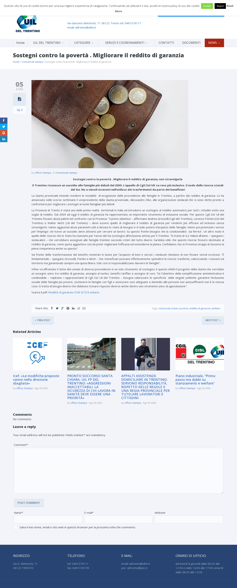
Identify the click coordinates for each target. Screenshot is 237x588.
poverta (183, 308)
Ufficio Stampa (43, 172)
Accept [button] (207, 6)
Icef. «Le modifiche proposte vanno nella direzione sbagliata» (36, 379)
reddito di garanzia (200, 308)
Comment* (21, 445)
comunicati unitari (168, 308)
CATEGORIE (82, 43)
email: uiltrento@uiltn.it (81, 27)
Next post (212, 320)
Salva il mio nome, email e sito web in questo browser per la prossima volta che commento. (78, 527)
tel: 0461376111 (130, 23)
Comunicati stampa (32, 61)
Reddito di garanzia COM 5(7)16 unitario (73, 292)
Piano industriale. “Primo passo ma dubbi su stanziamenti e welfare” (195, 379)
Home (20, 43)
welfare (216, 308)
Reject (220, 6)
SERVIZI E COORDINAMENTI (124, 43)
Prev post (44, 320)
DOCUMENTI (191, 43)
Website (160, 512)
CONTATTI (166, 43)
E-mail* (89, 512)
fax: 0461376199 (78, 568)
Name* (18, 512)
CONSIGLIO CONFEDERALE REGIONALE (49, 46)
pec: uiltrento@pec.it (134, 568)
